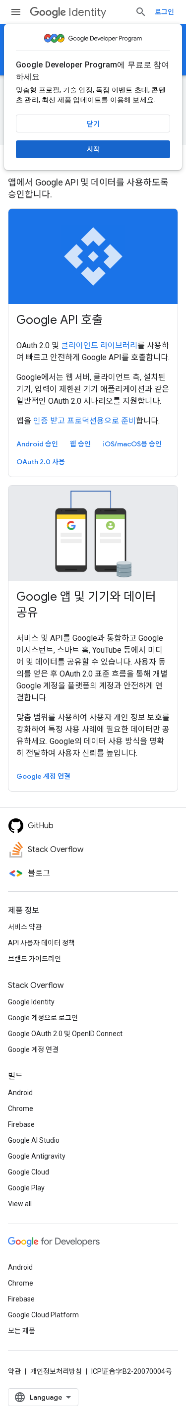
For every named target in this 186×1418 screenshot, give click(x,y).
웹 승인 (80, 443)
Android (20, 1093)
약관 (14, 1371)
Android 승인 (37, 443)
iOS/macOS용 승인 (132, 443)
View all (20, 1204)
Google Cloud (28, 1172)
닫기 (93, 124)
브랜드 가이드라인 (34, 959)
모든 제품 (21, 1331)
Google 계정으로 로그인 (43, 1018)
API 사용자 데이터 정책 (41, 943)
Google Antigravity (36, 1156)
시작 (93, 149)
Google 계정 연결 (43, 776)
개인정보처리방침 (56, 1371)
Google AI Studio (34, 1140)
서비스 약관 (25, 927)
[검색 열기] (141, 12)
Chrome (20, 1108)
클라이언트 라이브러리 (99, 345)
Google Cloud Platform (43, 1315)
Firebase (21, 1124)
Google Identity (31, 1002)
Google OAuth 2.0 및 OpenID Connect (65, 1034)
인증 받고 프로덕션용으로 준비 (84, 421)
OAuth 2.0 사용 (40, 461)
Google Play (26, 1188)
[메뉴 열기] (16, 12)
